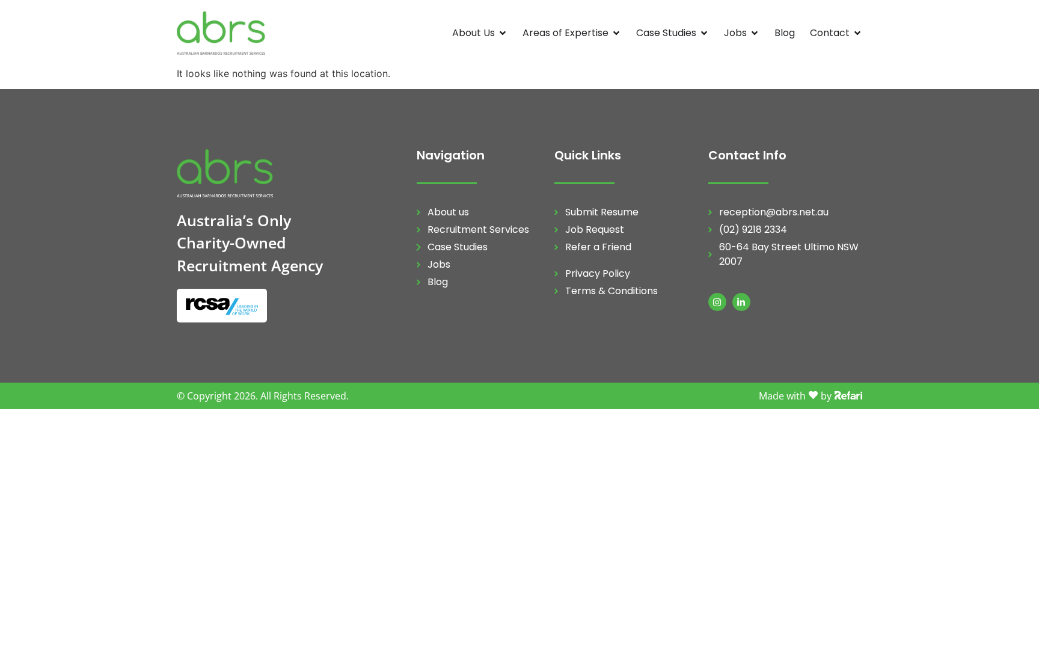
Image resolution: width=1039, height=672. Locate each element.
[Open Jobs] (754, 33)
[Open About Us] (502, 33)
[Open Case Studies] (704, 33)
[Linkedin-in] (741, 302)
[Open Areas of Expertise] (616, 33)
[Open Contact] (857, 33)
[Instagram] (717, 302)
